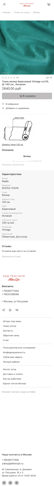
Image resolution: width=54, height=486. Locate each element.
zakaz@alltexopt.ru (12, 463)
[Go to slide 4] (7, 72)
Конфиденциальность (14, 352)
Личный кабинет (11, 361)
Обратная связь (11, 335)
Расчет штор (9, 369)
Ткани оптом (9, 326)
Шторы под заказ (12, 321)
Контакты (8, 330)
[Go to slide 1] (2, 72)
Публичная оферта (12, 357)
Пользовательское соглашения (19, 347)
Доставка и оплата (13, 374)
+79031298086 (10, 294)
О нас (6, 340)
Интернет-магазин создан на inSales (19, 392)
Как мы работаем (12, 378)
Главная (6, 12)
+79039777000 (10, 290)
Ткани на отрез (21, 12)
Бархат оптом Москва (14, 383)
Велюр (36, 12)
